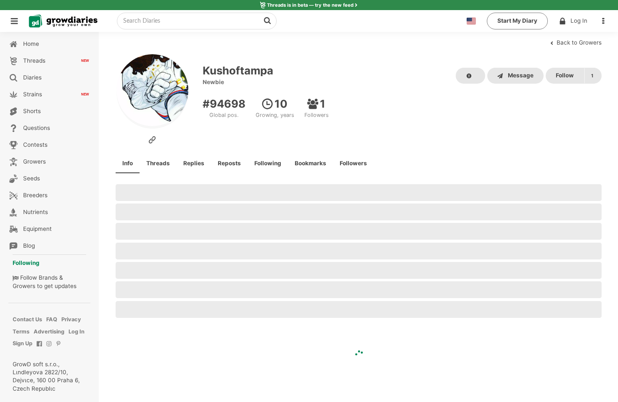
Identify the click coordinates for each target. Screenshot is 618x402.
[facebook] (39, 348)
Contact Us (27, 319)
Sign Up (22, 343)
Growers (24, 286)
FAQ (51, 319)
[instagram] (49, 348)
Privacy (71, 319)
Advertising (49, 331)
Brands (48, 277)
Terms (21, 331)
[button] (605, 21)
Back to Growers (578, 42)
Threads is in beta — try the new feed (310, 5)
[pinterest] (58, 348)
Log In (578, 20)
